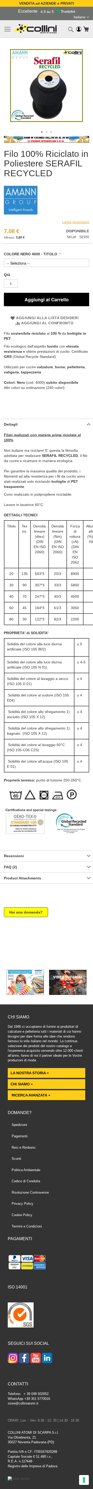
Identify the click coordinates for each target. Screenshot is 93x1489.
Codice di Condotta (26, 1181)
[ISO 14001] (21, 1315)
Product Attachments (22, 878)
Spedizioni (19, 1125)
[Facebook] (24, 1358)
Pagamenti (20, 1136)
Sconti (16, 1159)
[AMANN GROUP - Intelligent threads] (20, 215)
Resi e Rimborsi (23, 1147)
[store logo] (35, 29)
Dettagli (11, 424)
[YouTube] (35, 1358)
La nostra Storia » (30, 1073)
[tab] (46, 424)
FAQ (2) (10, 867)
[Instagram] (13, 1358)
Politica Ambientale (26, 1170)
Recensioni (14, 856)
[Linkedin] (47, 1358)
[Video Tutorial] (68, 994)
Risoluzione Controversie (30, 1192)
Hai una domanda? (26, 912)
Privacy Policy (22, 1204)
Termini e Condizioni (27, 1226)
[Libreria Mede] (25, 994)
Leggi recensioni (75, 222)
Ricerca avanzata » (30, 1095)
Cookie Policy (22, 1215)
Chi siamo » (22, 1084)
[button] (81, 17)
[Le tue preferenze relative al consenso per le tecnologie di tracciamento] (84, 1480)
